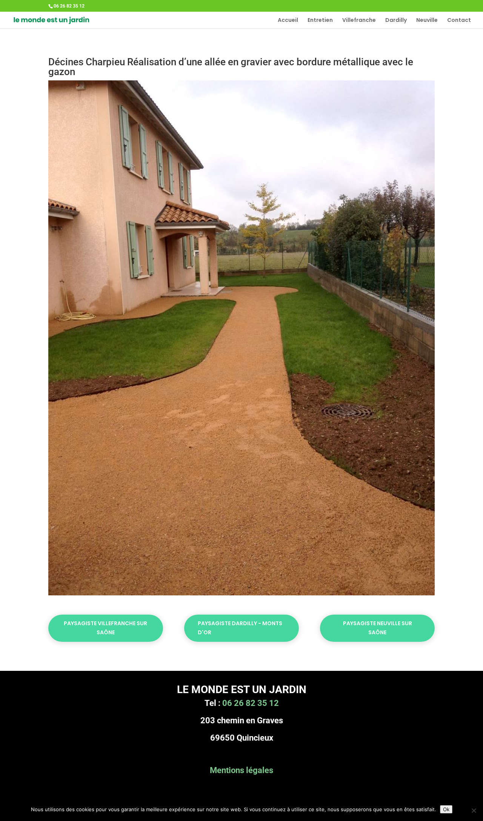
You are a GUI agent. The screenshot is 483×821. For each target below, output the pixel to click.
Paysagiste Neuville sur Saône (377, 628)
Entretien (320, 20)
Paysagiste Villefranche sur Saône (105, 628)
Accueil (288, 20)
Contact (459, 20)
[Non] (473, 810)
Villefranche (359, 20)
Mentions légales (241, 770)
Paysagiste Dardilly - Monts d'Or (240, 628)
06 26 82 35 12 (250, 703)
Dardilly (396, 20)
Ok (446, 809)
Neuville (427, 20)
